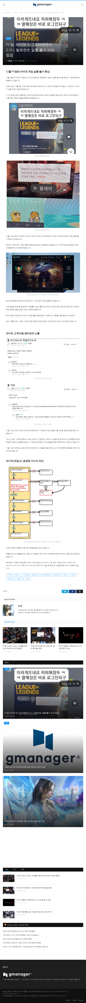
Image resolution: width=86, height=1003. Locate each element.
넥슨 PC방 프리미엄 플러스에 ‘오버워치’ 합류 (17, 939)
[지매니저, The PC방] (43, 4)
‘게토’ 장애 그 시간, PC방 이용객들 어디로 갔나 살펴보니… (21, 935)
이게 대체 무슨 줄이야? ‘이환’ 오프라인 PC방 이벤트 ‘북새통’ (22, 943)
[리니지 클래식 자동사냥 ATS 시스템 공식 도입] (71, 635)
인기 (14, 869)
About (68, 1000)
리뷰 (22, 869)
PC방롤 (26, 575)
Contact (80, 1000)
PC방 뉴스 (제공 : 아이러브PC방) (17, 925)
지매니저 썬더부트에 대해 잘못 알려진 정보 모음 (24, 767)
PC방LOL (17, 575)
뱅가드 (65, 575)
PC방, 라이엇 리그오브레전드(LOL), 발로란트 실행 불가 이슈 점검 (31, 713)
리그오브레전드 (45, 575)
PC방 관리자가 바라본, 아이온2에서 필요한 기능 (24, 821)
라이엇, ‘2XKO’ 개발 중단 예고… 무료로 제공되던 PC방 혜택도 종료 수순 (25, 947)
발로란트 (57, 575)
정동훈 (10, 61)
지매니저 (10, 579)
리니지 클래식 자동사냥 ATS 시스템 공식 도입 (70, 647)
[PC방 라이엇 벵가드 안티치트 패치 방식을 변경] (43, 635)
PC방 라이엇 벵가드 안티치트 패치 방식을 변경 (43, 647)
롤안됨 (34, 575)
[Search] (82, 5)
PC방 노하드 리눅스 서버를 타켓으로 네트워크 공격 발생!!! (15, 647)
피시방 (27, 579)
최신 (6, 869)
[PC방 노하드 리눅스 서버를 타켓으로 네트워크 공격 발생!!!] (15, 635)
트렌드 (19, 579)
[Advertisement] (43, 847)
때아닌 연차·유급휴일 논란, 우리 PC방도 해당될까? (19, 931)
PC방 (8, 38)
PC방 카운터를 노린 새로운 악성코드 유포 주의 (34, 912)
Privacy (74, 1000)
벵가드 (73, 575)
